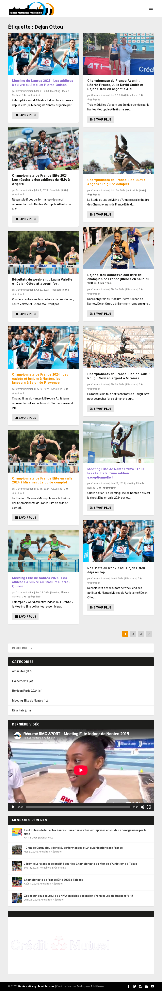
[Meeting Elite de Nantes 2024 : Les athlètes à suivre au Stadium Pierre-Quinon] (43, 551)
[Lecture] (13, 807)
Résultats (55, 190)
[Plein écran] (149, 807)
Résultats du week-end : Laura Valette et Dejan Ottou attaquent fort (42, 281)
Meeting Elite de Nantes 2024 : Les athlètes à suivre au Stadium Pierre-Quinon (41, 582)
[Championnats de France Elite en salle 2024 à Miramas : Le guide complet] (43, 451)
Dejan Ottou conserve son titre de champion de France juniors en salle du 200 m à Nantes (118, 279)
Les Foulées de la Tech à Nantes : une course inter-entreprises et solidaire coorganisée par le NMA (85, 832)
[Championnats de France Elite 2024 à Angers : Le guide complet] (118, 153)
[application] (81, 770)
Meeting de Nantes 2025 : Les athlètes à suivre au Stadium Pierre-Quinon (42, 83)
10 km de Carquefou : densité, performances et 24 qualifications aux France (73, 847)
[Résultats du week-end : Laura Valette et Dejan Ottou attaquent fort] (43, 252)
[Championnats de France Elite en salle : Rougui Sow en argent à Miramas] (118, 347)
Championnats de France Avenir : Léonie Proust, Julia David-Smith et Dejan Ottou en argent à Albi (115, 85)
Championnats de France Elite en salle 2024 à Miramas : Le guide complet (42, 480)
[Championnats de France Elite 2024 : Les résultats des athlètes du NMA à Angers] (43, 148)
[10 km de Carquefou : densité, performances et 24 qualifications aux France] (17, 850)
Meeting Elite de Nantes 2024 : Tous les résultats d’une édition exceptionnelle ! (115, 473)
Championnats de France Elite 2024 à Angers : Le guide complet (116, 182)
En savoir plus (25, 115)
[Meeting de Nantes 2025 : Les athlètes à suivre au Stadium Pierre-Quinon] (43, 54)
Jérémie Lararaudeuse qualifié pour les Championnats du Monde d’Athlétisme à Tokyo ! (81, 863)
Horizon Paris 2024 (24, 690)
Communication (25, 91)
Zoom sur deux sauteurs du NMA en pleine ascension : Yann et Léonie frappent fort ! (78, 895)
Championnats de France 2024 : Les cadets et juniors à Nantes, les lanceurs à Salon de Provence (40, 379)
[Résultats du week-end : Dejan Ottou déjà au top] (118, 541)
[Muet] (142, 807)
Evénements (20, 681)
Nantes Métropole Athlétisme (36, 986)
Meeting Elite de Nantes (27, 700)
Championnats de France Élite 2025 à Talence (53, 879)
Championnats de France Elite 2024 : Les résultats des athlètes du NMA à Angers (41, 180)
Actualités (56, 389)
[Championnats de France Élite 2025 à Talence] (17, 882)
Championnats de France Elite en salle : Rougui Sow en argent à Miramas (118, 376)
